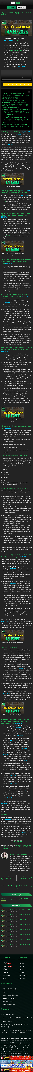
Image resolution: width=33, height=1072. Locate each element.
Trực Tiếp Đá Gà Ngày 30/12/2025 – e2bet (18, 914)
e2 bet (19, 846)
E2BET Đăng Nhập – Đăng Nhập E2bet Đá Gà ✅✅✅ (14, 900)
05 (20, 84)
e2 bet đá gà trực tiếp (10, 1046)
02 (8, 84)
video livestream (16, 50)
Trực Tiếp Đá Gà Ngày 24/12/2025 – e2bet (18, 944)
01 (4, 84)
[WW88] (16, 1065)
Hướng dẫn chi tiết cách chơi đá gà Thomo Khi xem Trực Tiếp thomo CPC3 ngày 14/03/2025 (16, 110)
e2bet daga (24, 1038)
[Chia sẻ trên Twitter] (15, 841)
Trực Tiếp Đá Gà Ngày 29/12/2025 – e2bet (18, 919)
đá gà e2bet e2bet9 (12, 1050)
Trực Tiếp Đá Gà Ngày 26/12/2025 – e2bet (18, 934)
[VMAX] (16, 1061)
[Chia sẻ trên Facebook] (12, 841)
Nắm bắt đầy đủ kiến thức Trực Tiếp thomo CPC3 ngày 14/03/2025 (17, 113)
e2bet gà (13, 1040)
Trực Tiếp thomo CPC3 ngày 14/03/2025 (13, 93)
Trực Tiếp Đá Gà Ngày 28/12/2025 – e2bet (18, 924)
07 (28, 84)
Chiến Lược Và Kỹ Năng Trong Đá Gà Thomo (16, 117)
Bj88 (17, 886)
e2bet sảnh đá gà (8, 1042)
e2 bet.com (20, 1046)
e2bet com (17, 1042)
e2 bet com (27, 1052)
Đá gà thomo (21, 1032)
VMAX (7, 1032)
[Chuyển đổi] (31, 900)
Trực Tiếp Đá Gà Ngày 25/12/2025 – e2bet (18, 939)
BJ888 (21, 886)
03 (12, 84)
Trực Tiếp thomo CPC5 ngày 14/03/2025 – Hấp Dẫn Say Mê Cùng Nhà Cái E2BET (16, 96)
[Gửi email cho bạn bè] (18, 841)
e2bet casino (20, 1040)
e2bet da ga (12, 1052)
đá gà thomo (20, 41)
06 (24, 84)
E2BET (8, 236)
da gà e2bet (19, 1052)
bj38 (11, 1030)
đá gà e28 (22, 1044)
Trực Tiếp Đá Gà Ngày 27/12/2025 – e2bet (18, 929)
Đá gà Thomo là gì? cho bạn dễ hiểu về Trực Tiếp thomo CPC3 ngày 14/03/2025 (16, 106)
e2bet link (11, 1053)
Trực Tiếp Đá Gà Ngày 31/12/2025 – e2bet (18, 909)
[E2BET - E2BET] (16, 3)
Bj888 (29, 1030)
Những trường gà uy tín (9, 122)
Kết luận (5, 128)
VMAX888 (13, 1032)
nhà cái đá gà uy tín (16, 1048)
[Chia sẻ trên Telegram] (21, 841)
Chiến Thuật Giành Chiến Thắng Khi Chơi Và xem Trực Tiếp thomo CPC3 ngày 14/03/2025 (15, 99)
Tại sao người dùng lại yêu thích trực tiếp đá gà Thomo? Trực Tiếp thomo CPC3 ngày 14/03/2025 (16, 103)
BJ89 (2, 1032)
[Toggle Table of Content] (28, 91)
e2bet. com (4, 1053)
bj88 (13, 147)
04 (16, 84)
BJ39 (7, 1030)
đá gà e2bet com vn (12, 1044)
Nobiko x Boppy (9, 1014)
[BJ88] (16, 1057)
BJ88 (12, 886)
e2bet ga (7, 1040)
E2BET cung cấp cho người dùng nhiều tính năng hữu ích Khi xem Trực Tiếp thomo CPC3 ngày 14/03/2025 (16, 125)
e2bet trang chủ (19, 1053)
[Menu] (2, 2)
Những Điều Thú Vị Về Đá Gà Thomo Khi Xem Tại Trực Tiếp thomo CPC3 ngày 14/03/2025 (17, 120)
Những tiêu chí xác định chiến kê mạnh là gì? (16, 116)
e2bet (23, 846)
